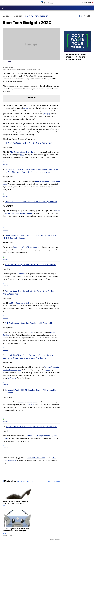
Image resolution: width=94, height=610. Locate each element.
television (31, 404)
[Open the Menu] (2, 3)
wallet (22, 154)
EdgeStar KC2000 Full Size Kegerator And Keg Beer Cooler (31, 426)
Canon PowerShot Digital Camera (26, 247)
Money (6, 16)
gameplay (46, 113)
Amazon (5, 164)
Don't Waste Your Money (36, 457)
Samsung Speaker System (27, 402)
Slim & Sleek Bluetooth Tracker (22, 152)
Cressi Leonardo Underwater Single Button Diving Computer (31, 201)
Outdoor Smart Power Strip (19, 303)
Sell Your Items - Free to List (25, 481)
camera (25, 108)
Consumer (17, 16)
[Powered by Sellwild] (57, 539)
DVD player (12, 378)
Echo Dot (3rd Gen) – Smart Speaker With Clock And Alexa (30, 264)
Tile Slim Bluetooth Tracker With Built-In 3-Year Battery (28, 143)
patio (31, 332)
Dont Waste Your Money (36, 16)
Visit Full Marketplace (54, 481)
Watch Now (87, 3)
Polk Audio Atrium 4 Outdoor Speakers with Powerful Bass (30, 323)
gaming (47, 370)
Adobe (10, 62)
